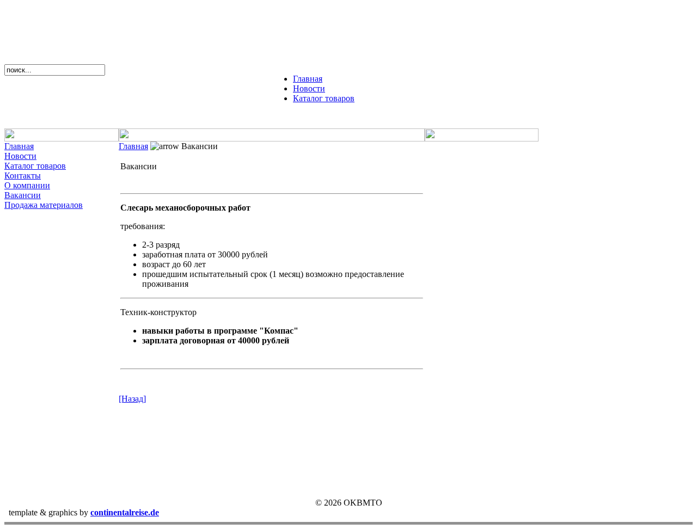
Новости (309, 88)
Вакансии (22, 195)
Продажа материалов (43, 205)
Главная (307, 78)
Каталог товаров (323, 98)
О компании (27, 185)
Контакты (22, 175)
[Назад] (132, 398)
